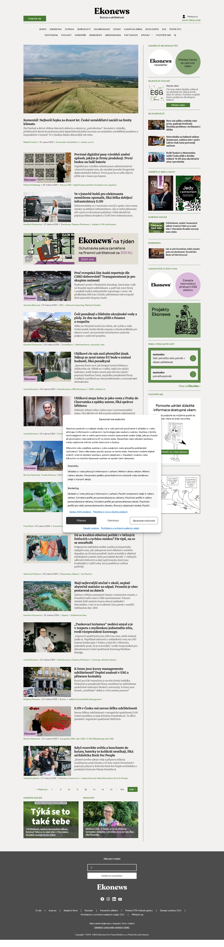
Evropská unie (101, 185)
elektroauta (110, 224)
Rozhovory (85, 224)
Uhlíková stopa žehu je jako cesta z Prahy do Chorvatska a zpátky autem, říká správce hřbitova (106, 402)
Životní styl (62, 433)
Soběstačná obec (79, 615)
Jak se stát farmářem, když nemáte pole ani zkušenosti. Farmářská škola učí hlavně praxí (183, 252)
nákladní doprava (108, 660)
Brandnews (66, 224)
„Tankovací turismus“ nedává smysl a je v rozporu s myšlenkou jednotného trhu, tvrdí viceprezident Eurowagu (103, 628)
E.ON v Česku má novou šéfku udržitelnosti (105, 708)
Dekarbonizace (64, 389)
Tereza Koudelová (31, 778)
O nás (38, 910)
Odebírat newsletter (112, 875)
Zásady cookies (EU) (170, 910)
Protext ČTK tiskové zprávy (139, 910)
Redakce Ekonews (31, 699)
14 (103, 789)
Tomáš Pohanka (48, 475)
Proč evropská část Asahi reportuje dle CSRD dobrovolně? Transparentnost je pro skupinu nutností (104, 276)
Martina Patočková (31, 475)
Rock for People (120, 778)
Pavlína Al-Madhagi (31, 185)
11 (77, 789)
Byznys (63, 185)
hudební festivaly (88, 778)
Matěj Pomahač (30, 142)
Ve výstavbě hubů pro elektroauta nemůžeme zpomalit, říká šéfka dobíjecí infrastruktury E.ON (103, 197)
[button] (175, 35)
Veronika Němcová (31, 305)
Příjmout (81, 520)
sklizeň (84, 142)
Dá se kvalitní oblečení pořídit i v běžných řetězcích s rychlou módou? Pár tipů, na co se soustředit (104, 539)
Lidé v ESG (80, 738)
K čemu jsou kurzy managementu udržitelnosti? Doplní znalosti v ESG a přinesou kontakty (101, 672)
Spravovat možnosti (144, 520)
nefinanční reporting (74, 305)
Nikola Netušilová (104, 778)
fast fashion (86, 574)
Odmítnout (113, 520)
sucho (91, 142)
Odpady (75, 574)
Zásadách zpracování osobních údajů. (112, 927)
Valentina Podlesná (32, 574)
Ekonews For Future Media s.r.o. (112, 934)
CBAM (91, 389)
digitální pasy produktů (83, 185)
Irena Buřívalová (30, 389)
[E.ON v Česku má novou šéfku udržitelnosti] (47, 721)
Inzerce (52, 910)
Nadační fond (70, 910)
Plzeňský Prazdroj (93, 305)
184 (122, 789)
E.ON (102, 224)
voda (102, 344)
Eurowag (96, 660)
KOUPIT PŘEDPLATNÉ (191, 20)
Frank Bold (28, 526)
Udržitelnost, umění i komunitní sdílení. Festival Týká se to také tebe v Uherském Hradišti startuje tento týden (47, 832)
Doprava (75, 224)
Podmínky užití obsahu (138, 934)
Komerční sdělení (61, 526)
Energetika (65, 738)
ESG (69, 185)
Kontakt (89, 910)
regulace (113, 185)
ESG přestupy (98, 738)
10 (69, 789)
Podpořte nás (34, 18)
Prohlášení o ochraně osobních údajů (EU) (102, 914)
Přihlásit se (137, 914)
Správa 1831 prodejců (80, 511)
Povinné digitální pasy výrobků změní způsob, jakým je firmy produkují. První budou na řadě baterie (103, 158)
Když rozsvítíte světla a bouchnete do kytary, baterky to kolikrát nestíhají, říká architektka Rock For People (103, 751)
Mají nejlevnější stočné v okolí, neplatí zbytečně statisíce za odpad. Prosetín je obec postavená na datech (106, 586)
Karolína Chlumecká (32, 224)
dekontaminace (82, 344)
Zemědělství (72, 142)
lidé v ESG (109, 738)
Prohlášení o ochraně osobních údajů (120, 527)
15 (111, 789)
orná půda (94, 344)
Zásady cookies (91, 527)
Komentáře (61, 142)
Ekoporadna (65, 574)
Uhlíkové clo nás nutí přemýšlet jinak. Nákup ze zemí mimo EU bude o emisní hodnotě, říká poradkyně (102, 357)
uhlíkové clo (100, 389)
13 (94, 789)
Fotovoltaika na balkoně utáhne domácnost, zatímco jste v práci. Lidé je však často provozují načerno (183, 141)
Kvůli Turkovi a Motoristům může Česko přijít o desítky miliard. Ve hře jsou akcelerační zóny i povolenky (182, 157)
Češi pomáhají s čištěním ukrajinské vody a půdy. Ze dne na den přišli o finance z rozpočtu (105, 318)
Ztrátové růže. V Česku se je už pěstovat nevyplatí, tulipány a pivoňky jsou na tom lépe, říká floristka (110, 832)
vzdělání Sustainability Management (85, 699)
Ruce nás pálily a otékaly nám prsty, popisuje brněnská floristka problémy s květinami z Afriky (183, 125)
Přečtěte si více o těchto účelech (110, 511)
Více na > (190, 385)
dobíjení (95, 224)
